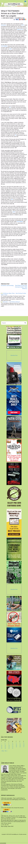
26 (20, 746)
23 (9, 746)
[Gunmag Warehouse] (14, 474)
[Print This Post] (14, 19)
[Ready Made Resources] (14, 572)
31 (12, 748)
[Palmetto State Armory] (14, 400)
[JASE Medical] (14, 662)
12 (20, 744)
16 (9, 745)
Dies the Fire (20, 29)
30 (9, 748)
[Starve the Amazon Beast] (14, 619)
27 (23, 746)
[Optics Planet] (14, 709)
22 (5, 746)
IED (12, 199)
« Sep (2, 750)
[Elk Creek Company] (14, 497)
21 (1, 746)
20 (23, 745)
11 (16, 744)
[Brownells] (14, 523)
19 (20, 745)
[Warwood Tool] (14, 725)
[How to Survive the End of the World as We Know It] (14, 549)
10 (12, 744)
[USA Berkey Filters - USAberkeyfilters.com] (14, 603)
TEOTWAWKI (4, 46)
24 (12, 746)
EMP (10, 49)
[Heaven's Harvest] (14, 450)
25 (16, 746)
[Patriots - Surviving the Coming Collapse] (14, 427)
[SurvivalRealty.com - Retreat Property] (14, 337)
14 (1, 745)
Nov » (6, 750)
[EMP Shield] (14, 634)
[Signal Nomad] (14, 373)
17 (12, 745)
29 (5, 748)
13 (23, 744)
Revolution (3, 25)
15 (5, 745)
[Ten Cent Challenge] (14, 693)
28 (1, 748)
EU (10, 107)
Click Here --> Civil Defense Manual (10, 301)
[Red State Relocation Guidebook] (14, 678)
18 (16, 745)
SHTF (22, 25)
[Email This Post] (15, 19)
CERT (14, 212)
